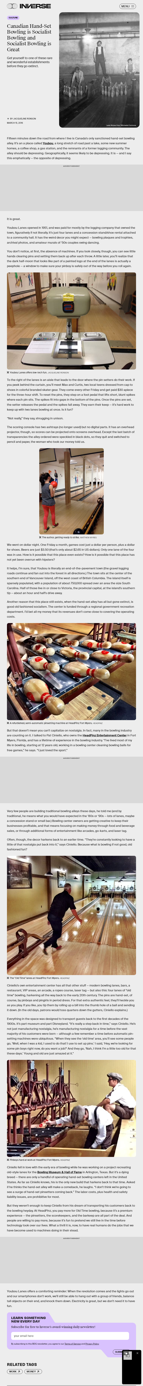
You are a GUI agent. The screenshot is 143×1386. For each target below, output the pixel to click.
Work (13, 1371)
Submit (119, 1351)
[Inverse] (35, 6)
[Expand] (126, 1353)
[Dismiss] (137, 1353)
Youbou (48, 143)
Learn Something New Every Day (28, 1319)
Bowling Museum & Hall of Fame (59, 1172)
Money (31, 1371)
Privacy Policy (92, 1343)
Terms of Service (73, 1343)
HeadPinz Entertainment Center (105, 735)
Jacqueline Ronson (24, 118)
